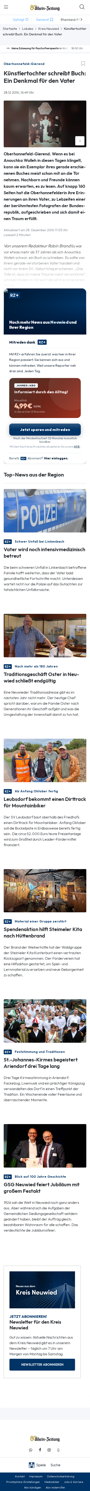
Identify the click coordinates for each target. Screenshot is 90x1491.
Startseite (10, 29)
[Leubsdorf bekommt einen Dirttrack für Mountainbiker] (45, 759)
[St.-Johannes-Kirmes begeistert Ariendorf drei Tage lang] (45, 1020)
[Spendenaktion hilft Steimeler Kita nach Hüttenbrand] (45, 890)
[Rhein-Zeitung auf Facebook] (40, 1450)
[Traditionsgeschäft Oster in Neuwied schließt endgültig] (45, 635)
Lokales (27, 29)
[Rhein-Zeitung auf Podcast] (58, 1450)
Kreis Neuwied (48, 29)
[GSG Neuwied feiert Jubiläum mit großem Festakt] (45, 1145)
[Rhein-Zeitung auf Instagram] (49, 1450)
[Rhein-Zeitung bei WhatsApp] (30, 1450)
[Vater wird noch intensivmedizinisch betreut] (45, 510)
